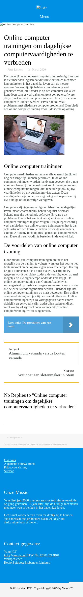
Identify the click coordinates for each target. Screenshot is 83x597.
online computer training (19, 281)
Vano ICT (26, 588)
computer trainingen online (43, 260)
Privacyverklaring (15, 467)
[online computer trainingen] (41, 24)
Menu (44, 16)
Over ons (10, 460)
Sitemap (9, 471)
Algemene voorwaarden (19, 463)
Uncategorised (14, 437)
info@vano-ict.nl (15, 555)
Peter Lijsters (15, 69)
